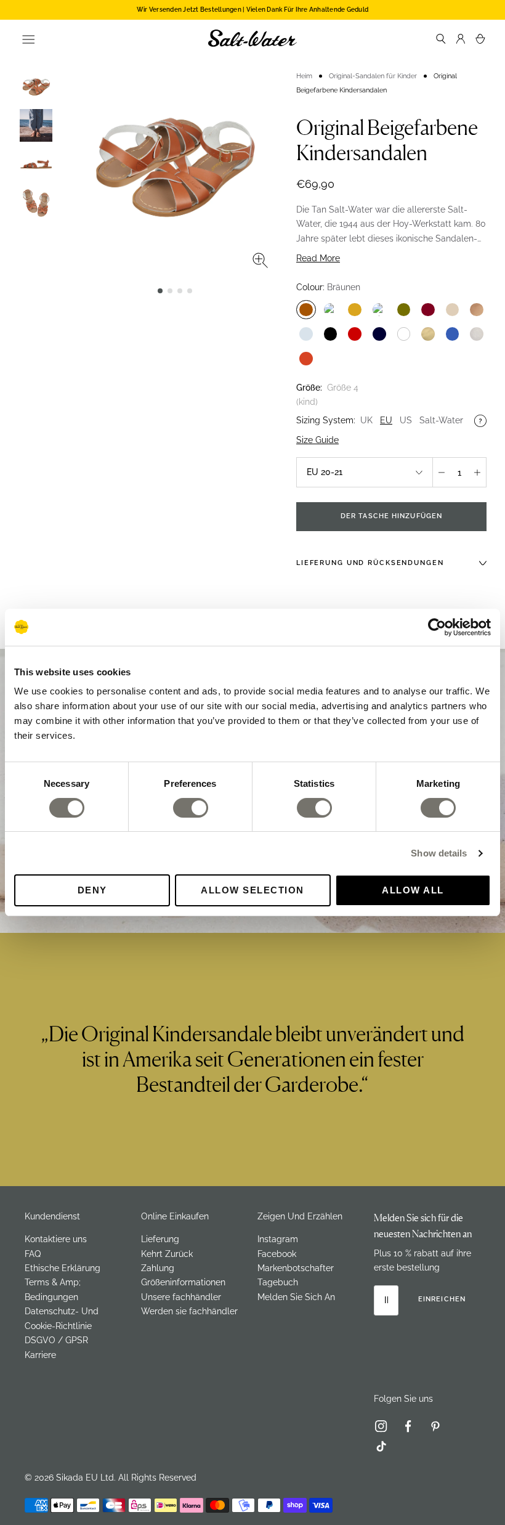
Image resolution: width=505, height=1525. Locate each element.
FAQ (33, 1254)
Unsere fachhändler (181, 1297)
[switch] (190, 808)
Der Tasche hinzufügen (391, 516)
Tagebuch (277, 1282)
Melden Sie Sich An (296, 1297)
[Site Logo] (252, 38)
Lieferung (160, 1239)
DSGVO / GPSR (56, 1340)
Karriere (40, 1355)
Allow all (413, 890)
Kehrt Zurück (167, 1254)
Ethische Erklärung (62, 1268)
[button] (160, 290)
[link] (386, 1429)
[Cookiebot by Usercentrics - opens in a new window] (437, 627)
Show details (439, 853)
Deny (92, 890)
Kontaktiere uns (56, 1239)
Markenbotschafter (295, 1268)
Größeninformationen (183, 1282)
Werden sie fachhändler (189, 1311)
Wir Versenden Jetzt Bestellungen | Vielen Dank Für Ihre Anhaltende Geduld (252, 9)
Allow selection (252, 890)
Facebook (276, 1254)
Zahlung (157, 1268)
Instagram (277, 1239)
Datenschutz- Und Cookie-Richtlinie (62, 1318)
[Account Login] (461, 38)
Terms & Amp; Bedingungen (53, 1289)
